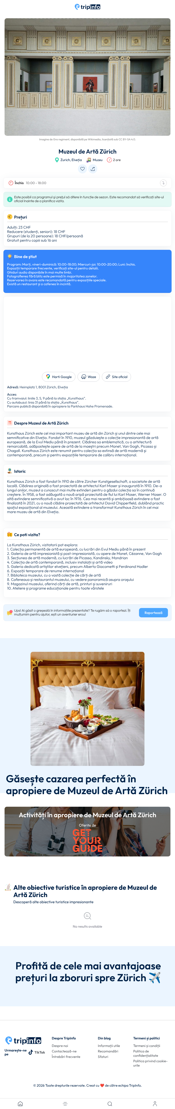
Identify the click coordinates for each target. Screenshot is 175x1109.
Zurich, (65, 160)
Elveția (77, 160)
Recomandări (108, 1051)
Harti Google (62, 377)
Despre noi (60, 1046)
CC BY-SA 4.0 (126, 139)
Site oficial (120, 377)
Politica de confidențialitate (145, 1053)
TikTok (39, 1052)
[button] (65, 1104)
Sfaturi (103, 1056)
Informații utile (109, 1046)
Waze (92, 377)
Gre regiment (61, 139)
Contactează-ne (64, 1051)
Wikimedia (94, 139)
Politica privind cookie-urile (150, 1063)
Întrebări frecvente (66, 1056)
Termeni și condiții (146, 1046)
